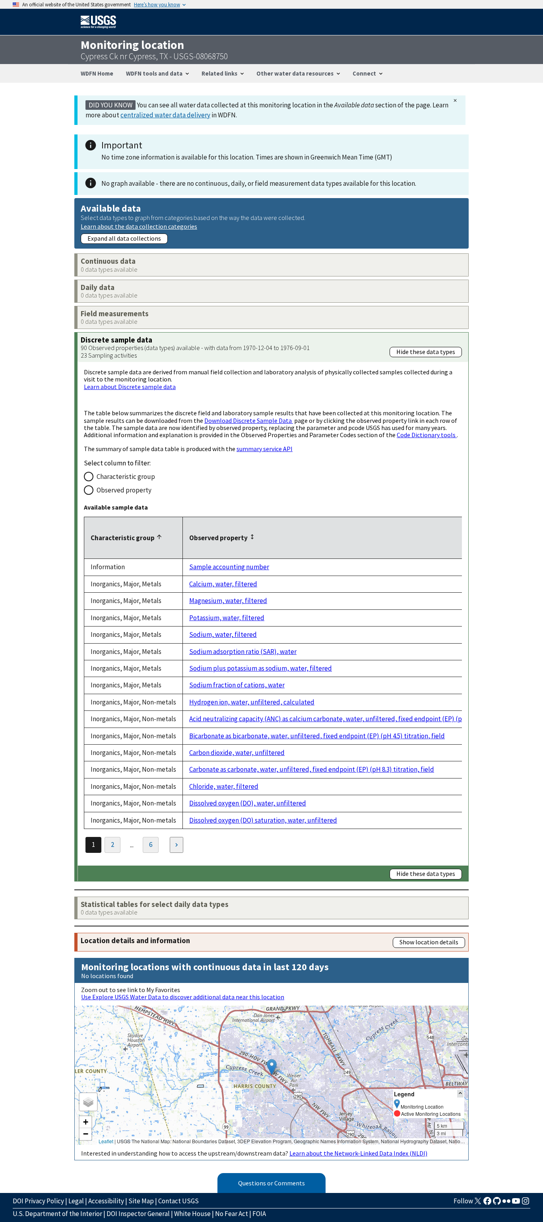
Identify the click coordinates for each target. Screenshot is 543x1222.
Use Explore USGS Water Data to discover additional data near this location (182, 997)
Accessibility (106, 1201)
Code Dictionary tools (427, 435)
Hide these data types (425, 352)
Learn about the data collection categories (139, 226)
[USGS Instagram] (525, 1203)
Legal (76, 1201)
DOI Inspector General (138, 1213)
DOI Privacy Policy (38, 1201)
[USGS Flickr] (506, 1203)
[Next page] (176, 845)
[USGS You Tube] (516, 1203)
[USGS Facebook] (487, 1203)
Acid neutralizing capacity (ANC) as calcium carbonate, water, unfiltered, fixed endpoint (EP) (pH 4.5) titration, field (354, 718)
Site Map (141, 1201)
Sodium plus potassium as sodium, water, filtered (260, 668)
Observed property (124, 490)
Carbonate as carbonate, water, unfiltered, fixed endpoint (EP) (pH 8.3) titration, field (311, 769)
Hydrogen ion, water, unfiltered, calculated (251, 702)
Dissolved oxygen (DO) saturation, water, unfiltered (263, 820)
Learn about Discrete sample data (130, 387)
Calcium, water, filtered (223, 584)
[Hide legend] (460, 1093)
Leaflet (106, 1141)
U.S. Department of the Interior (57, 1213)
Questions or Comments (271, 1183)
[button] (272, 1067)
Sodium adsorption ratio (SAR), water (243, 651)
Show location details (428, 942)
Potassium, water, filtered (226, 617)
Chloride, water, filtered (223, 786)
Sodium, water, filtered (223, 634)
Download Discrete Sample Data (248, 420)
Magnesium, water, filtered (228, 600)
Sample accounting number (229, 566)
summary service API (265, 449)
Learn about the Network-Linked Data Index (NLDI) (358, 1153)
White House (192, 1213)
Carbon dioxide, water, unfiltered (237, 752)
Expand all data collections (124, 238)
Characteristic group (126, 476)
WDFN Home (97, 73)
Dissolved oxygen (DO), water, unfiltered (247, 803)
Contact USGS (178, 1201)
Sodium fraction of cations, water (237, 685)
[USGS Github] (497, 1203)
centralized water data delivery (165, 115)
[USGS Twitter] (478, 1203)
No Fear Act (231, 1213)
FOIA (259, 1213)
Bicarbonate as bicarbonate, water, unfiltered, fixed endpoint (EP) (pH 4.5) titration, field (317, 736)
